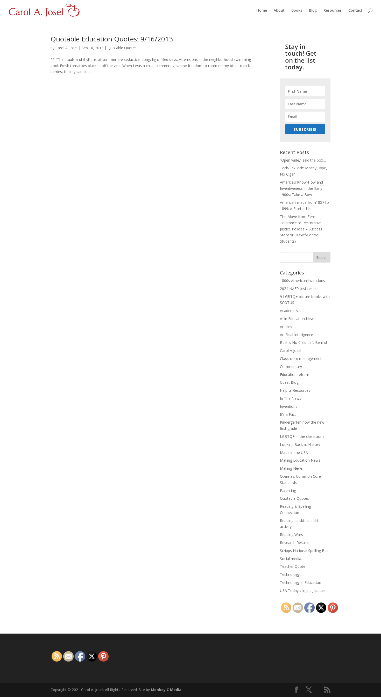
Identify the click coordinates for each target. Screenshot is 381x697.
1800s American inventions (302, 280)
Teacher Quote (292, 566)
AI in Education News (297, 318)
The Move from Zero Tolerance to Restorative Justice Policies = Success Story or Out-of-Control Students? (301, 229)
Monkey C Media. (166, 689)
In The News (290, 398)
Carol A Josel (290, 350)
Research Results (294, 542)
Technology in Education (300, 582)
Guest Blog (289, 382)
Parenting (288, 490)
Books (296, 11)
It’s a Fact (288, 414)
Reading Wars (291, 534)
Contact (355, 11)
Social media (290, 558)
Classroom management (301, 358)
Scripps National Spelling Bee (304, 550)
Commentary (291, 366)
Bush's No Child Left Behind (303, 342)
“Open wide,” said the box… (303, 160)
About (279, 11)
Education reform (294, 374)
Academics (289, 310)
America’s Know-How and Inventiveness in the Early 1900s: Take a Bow (301, 188)
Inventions (288, 406)
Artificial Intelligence (296, 334)
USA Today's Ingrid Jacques (303, 590)
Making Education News (300, 460)
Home (261, 11)
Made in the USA (294, 452)
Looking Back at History (300, 444)
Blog (313, 11)
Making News (291, 468)
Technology (290, 574)
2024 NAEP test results (299, 288)
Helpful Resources (295, 390)
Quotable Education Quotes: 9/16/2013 (112, 38)
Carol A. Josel (66, 47)
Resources (332, 11)
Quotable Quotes (122, 47)
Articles (286, 326)
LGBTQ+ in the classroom (302, 436)
